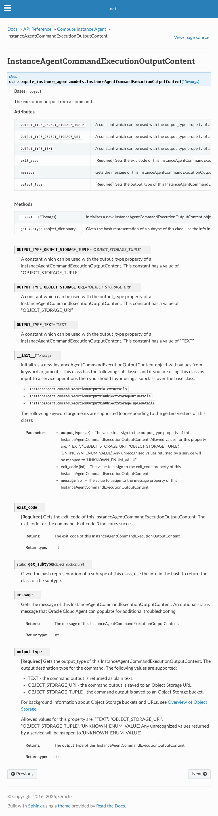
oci (113, 9)
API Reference (37, 29)
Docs (12, 29)
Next (197, 774)
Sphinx (35, 806)
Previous (24, 774)
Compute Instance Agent (81, 29)
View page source (191, 37)
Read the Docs (110, 806)
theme (64, 806)
